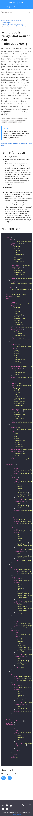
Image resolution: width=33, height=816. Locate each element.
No (10, 778)
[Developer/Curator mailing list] (30, 805)
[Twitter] (11, 805)
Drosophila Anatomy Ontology (13, 25)
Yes (3, 778)
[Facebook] (3, 808)
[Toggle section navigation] (29, 12)
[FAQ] (7, 805)
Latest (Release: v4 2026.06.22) (11, 21)
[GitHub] (23, 805)
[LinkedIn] (7, 808)
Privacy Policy (17, 814)
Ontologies (7, 23)
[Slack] (26, 805)
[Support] (3, 805)
